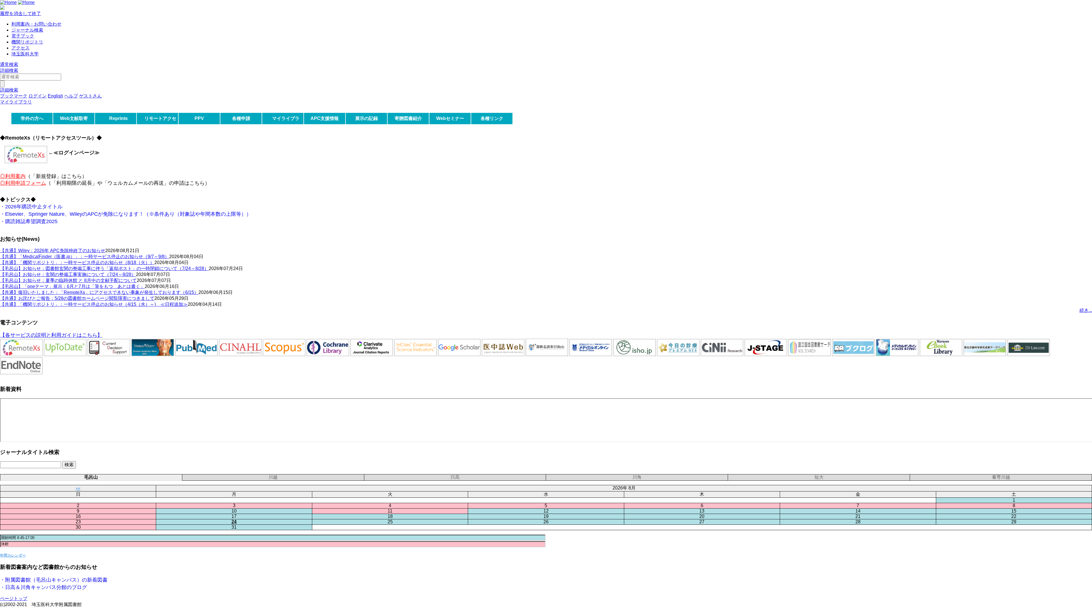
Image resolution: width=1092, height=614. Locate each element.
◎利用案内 (13, 176)
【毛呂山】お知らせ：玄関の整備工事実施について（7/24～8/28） (68, 274)
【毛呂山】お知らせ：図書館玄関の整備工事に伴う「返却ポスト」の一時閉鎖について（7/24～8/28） (104, 268)
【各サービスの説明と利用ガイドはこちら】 (51, 335)
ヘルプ (71, 96)
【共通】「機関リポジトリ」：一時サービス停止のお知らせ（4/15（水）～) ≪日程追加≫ (94, 304)
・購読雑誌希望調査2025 (28, 221)
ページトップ (13, 598)
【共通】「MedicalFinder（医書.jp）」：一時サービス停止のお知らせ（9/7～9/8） (84, 256)
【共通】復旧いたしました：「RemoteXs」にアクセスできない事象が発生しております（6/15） (99, 292)
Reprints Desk (117, 124)
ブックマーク (13, 96)
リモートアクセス (160, 124)
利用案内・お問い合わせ (36, 24)
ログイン (37, 96)
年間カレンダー (13, 555)
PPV (199, 118)
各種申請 (241, 118)
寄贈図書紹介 (408, 118)
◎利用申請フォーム (23, 183)
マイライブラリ (285, 124)
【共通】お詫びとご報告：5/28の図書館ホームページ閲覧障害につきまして (77, 298)
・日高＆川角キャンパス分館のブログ (43, 587)
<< (78, 488)
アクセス (20, 47)
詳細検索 (9, 70)
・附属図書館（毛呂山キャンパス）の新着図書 (53, 580)
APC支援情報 (325, 118)
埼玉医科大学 (25, 53)
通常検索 (9, 64)
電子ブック (22, 36)
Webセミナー (450, 118)
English (55, 96)
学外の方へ (32, 118)
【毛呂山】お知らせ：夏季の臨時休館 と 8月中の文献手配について (68, 280)
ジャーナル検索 (27, 30)
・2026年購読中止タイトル (31, 206)
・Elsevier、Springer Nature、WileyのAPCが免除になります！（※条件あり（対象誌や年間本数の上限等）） (125, 214)
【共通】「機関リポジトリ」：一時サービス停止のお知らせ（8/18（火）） (77, 262)
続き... (1085, 310)
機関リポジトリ (27, 42)
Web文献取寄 (74, 118)
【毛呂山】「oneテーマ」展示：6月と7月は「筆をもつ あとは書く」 (72, 286)
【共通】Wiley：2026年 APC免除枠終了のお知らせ (52, 250)
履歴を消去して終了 (20, 13)
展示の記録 (366, 118)
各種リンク (492, 118)
